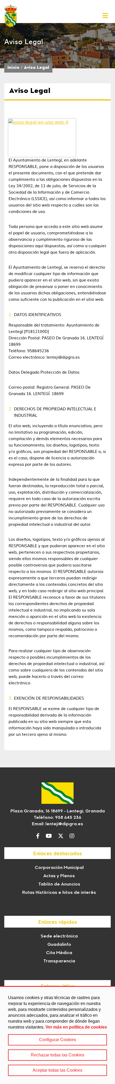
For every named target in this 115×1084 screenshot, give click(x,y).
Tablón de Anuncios (59, 884)
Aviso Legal (36, 68)
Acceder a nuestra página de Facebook (39, 836)
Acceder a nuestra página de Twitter (62, 836)
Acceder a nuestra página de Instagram (73, 836)
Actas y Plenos (59, 876)
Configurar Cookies (57, 1039)
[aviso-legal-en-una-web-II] (42, 138)
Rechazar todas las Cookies (57, 1055)
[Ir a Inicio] (10, 15)
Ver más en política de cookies (76, 1027)
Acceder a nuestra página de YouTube (50, 836)
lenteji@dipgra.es (64, 824)
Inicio (13, 68)
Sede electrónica (59, 936)
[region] (57, 1035)
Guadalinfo (59, 945)
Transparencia (59, 961)
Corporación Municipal (59, 868)
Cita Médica (59, 953)
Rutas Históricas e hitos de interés (59, 893)
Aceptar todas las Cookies (57, 1070)
